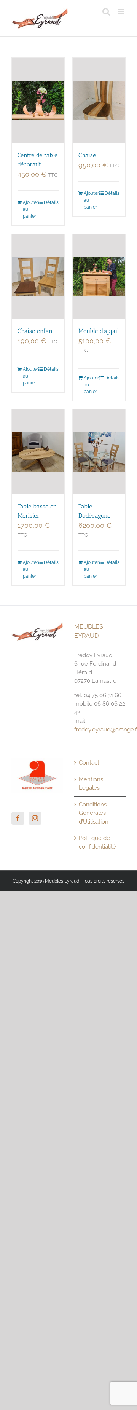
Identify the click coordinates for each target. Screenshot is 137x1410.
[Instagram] (35, 818)
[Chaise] (99, 100)
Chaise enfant (36, 331)
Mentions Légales (91, 784)
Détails (51, 202)
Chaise (87, 155)
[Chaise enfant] (38, 276)
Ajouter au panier (30, 209)
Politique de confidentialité (97, 842)
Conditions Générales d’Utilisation (93, 813)
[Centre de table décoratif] (38, 100)
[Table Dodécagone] (99, 452)
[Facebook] (17, 818)
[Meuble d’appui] (99, 276)
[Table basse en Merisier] (38, 452)
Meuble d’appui (98, 331)
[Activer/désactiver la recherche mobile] (106, 12)
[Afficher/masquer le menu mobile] (122, 12)
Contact (89, 762)
